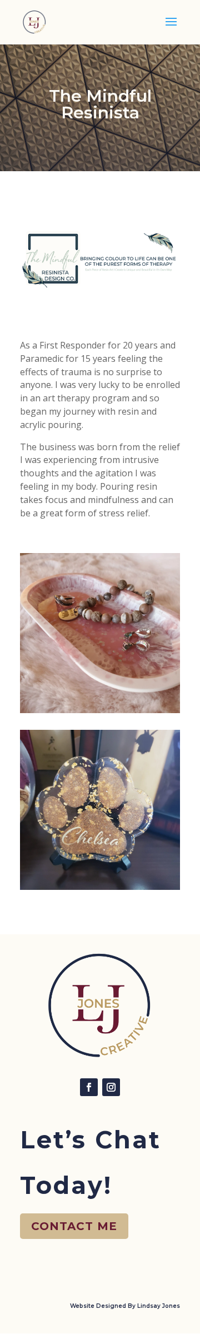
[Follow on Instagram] (111, 1087)
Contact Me (74, 1226)
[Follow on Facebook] (89, 1087)
